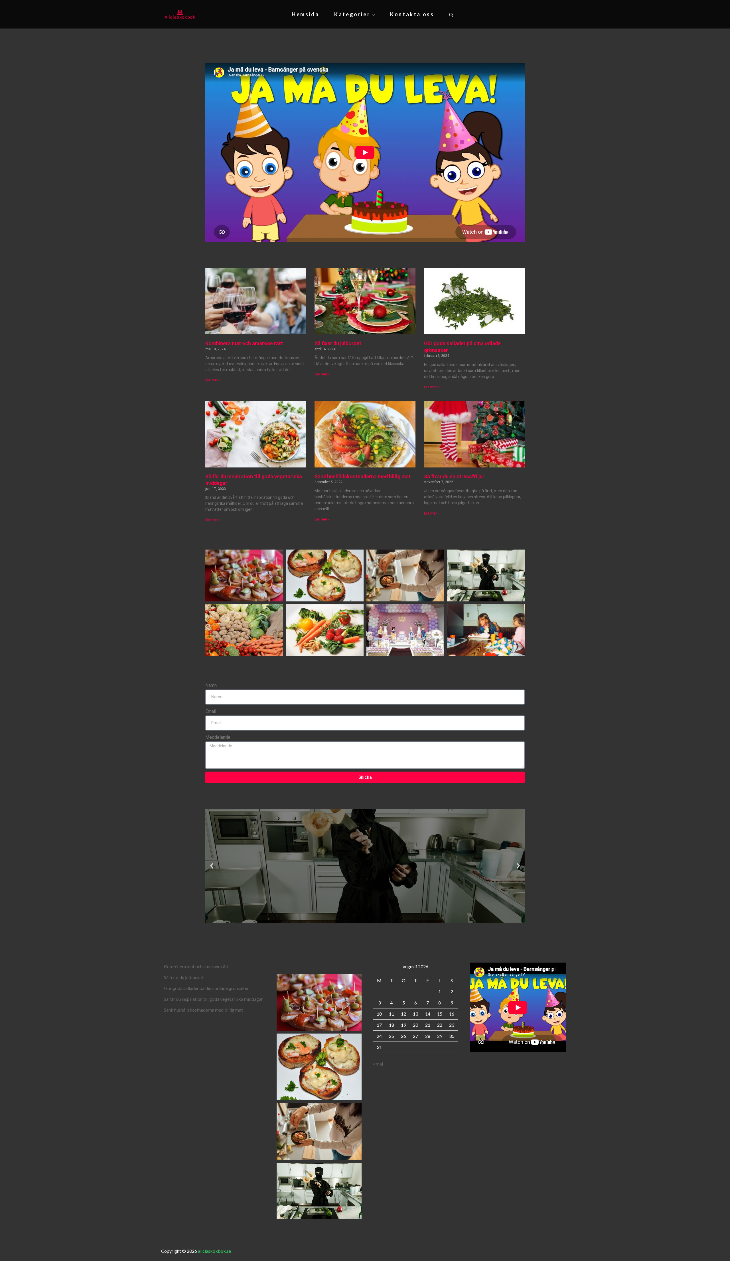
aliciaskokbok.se (214, 1251)
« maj (378, 1063)
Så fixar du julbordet (338, 343)
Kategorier (352, 14)
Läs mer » (212, 380)
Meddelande (217, 737)
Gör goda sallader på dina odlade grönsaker (206, 988)
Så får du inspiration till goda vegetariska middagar (213, 999)
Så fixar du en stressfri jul (454, 476)
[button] (211, 865)
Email (210, 711)
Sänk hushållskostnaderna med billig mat (363, 476)
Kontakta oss (412, 14)
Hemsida (305, 14)
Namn (211, 685)
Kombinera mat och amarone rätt (244, 343)
